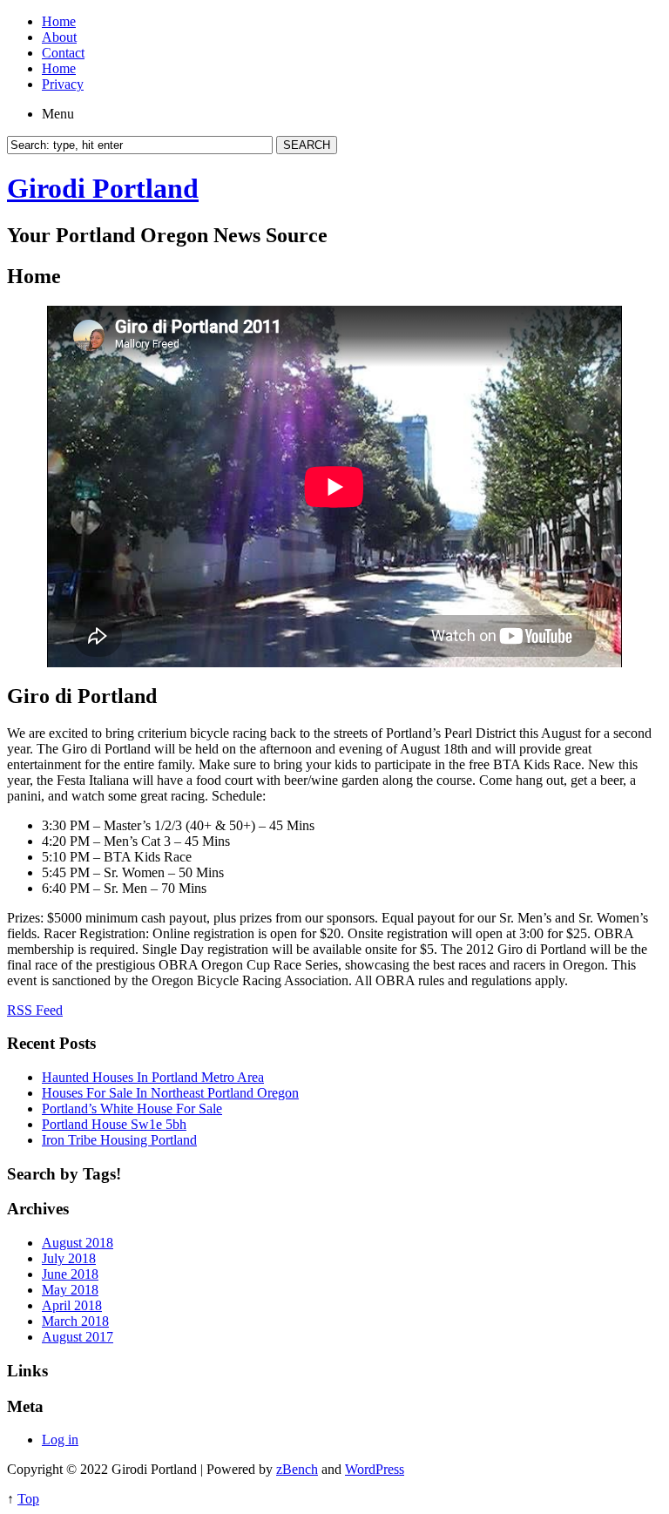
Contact (63, 52)
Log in (60, 1439)
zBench (297, 1469)
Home (59, 21)
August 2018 (77, 1242)
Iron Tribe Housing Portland (119, 1139)
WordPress (374, 1469)
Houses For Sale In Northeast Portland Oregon (170, 1092)
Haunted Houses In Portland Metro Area (153, 1077)
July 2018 (69, 1258)
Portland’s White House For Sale (132, 1108)
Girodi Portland (103, 188)
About (59, 37)
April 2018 (72, 1305)
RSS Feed (35, 1010)
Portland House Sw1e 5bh (114, 1124)
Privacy (63, 84)
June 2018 (70, 1274)
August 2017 (77, 1336)
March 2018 (75, 1321)
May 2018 (70, 1289)
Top (28, 1498)
